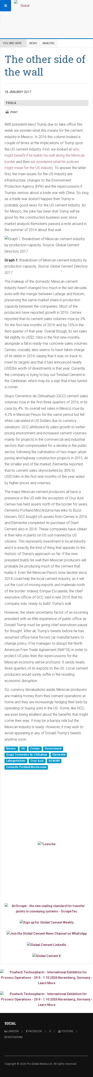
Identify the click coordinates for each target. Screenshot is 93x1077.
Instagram (15, 1037)
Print (14, 112)
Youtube (66, 1031)
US (23, 748)
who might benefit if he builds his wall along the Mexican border (45, 155)
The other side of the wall (45, 65)
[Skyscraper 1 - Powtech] (46, 977)
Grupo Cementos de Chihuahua (27, 754)
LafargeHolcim (16, 761)
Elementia (58, 754)
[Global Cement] (23, 5)
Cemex (35, 748)
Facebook (35, 1031)
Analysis (48, 43)
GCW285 (54, 761)
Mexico (11, 748)
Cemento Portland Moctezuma (26, 767)
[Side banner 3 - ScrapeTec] (46, 908)
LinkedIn (13, 1031)
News (33, 43)
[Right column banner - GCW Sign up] (46, 922)
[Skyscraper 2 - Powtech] (46, 999)
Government (53, 748)
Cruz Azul (37, 761)
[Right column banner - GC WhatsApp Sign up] (46, 933)
